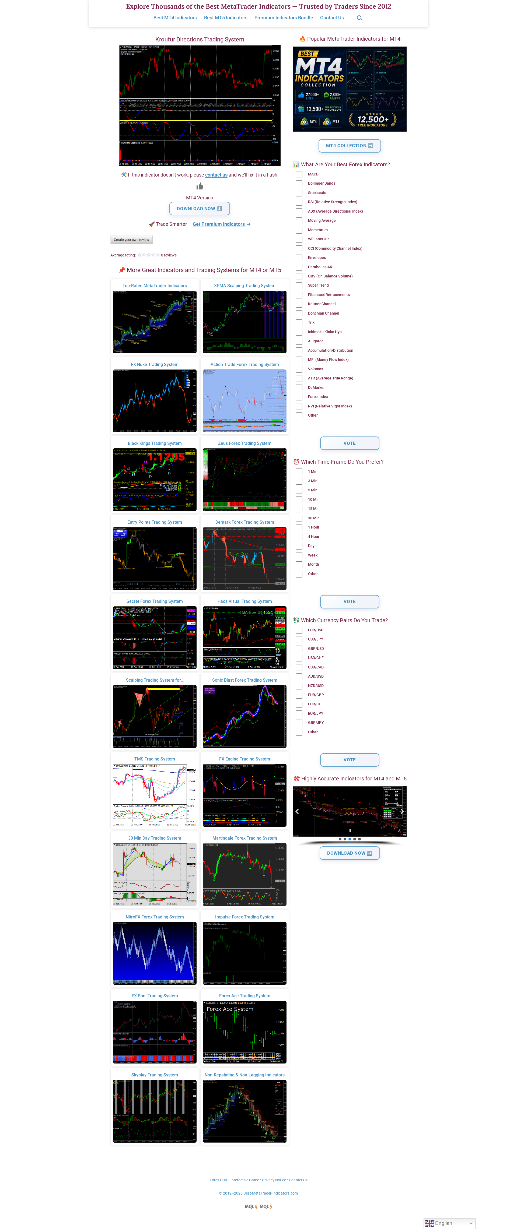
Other (313, 415)
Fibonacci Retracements (329, 295)
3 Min (312, 481)
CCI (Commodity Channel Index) (335, 248)
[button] (297, 811)
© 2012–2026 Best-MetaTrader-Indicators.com (258, 1193)
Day (311, 546)
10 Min (314, 499)
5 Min (312, 490)
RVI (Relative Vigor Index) (330, 406)
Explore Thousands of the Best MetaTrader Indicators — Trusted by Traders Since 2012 (258, 6)
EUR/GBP (316, 695)
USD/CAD (316, 667)
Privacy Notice (274, 1180)
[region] (350, 816)
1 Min (312, 471)
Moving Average (322, 220)
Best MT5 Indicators (225, 17)
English (443, 1223)
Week (312, 555)
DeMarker (316, 387)
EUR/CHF (316, 704)
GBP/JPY (316, 722)
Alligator (315, 341)
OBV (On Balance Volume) (330, 276)
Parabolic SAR (320, 267)
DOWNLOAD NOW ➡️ (349, 853)
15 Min (314, 508)
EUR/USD (315, 630)
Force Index (318, 397)
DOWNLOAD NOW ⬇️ (199, 208)
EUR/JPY (315, 713)
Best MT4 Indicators (175, 17)
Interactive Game (244, 1180)
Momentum (318, 230)
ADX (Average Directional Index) (335, 211)
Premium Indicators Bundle (283, 17)
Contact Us (332, 17)
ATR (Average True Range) (330, 378)
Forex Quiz (219, 1180)
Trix (311, 322)
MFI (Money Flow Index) (328, 359)
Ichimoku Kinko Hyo (325, 332)
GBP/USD (316, 648)
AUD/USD (316, 676)
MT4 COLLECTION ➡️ (350, 145)
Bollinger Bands (321, 183)
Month (313, 564)
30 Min (314, 518)
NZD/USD (316, 686)
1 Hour (313, 527)
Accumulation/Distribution (330, 350)
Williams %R (318, 239)
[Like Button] (200, 186)
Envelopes (317, 257)
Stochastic (317, 193)
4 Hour (313, 536)
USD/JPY (315, 639)
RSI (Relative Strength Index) (332, 202)
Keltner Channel (322, 304)
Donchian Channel (323, 313)
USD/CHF (316, 658)
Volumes (315, 369)
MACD (313, 174)
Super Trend (318, 285)
